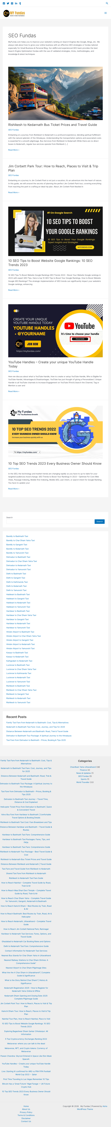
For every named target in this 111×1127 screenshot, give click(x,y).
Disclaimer (26, 1118)
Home (26, 1106)
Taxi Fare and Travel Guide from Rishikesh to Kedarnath (26, 869)
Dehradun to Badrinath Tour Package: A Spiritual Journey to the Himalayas (38, 736)
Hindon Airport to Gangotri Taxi (19, 640)
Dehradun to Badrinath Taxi (18, 557)
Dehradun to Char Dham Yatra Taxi (21, 561)
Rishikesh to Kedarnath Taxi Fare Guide (26, 878)
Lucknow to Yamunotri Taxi (18, 682)
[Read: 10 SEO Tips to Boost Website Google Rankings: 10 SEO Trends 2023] (55, 231)
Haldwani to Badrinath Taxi (18, 594)
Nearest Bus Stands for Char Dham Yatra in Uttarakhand (26, 955)
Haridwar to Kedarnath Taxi (18, 623)
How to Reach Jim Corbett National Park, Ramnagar (26, 929)
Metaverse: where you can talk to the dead (26, 1043)
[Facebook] (4, 3)
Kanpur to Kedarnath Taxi (17, 657)
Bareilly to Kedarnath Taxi (17, 549)
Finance (83, 770)
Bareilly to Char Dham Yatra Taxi (20, 540)
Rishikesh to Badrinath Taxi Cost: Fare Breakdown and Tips (26, 822)
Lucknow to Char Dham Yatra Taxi (21, 669)
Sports (83, 779)
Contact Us (26, 1121)
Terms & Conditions (26, 1115)
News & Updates (83, 773)
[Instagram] (12, 3)
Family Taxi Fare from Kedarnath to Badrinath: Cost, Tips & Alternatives (37, 722)
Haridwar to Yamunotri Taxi (18, 628)
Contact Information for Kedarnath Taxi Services (26, 951)
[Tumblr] (20, 3)
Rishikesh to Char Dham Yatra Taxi (21, 690)
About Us (26, 1109)
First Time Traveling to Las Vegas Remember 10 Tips (26, 1079)
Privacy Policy (26, 1112)
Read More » (13, 150)
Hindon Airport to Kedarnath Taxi (20, 644)
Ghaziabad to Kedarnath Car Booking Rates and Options (26, 941)
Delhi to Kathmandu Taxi (17, 582)
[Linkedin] (16, 3)
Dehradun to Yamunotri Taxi (18, 569)
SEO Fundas (13, 130)
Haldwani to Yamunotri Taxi (18, 607)
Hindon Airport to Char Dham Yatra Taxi (23, 636)
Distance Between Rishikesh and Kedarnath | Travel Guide (26, 864)
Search (9, 517)
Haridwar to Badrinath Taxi (18, 611)
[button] (107, 3)
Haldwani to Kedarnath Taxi (18, 603)
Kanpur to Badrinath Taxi (17, 653)
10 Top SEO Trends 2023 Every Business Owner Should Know (55, 463)
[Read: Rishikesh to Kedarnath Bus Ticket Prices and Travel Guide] (55, 93)
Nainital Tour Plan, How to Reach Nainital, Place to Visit (26, 1019)
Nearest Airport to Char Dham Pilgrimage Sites (26, 968)
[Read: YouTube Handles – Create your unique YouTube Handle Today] (55, 331)
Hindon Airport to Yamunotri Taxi (20, 648)
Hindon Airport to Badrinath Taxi (20, 632)
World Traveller (82, 782)
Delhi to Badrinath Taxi (16, 574)
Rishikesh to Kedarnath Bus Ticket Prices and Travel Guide (52, 125)
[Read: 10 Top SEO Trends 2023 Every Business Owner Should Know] (55, 432)
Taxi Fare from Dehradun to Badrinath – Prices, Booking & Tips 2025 (36, 740)
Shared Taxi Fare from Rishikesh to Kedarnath (26, 873)
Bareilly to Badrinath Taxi (17, 536)
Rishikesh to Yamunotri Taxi (18, 702)
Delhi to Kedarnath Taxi (16, 586)
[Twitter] (8, 3)
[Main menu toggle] (105, 13)
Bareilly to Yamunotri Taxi (17, 553)
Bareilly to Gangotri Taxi (16, 545)
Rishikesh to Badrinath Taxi (18, 686)
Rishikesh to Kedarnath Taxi (18, 698)
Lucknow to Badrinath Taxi (18, 665)
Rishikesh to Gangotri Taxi (17, 694)
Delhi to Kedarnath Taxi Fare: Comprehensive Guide (26, 946)
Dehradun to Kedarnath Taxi (18, 565)
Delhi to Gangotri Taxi (15, 578)
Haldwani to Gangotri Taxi (17, 599)
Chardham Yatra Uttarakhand (83, 767)
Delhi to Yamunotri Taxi (16, 590)
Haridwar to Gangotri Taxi (17, 619)
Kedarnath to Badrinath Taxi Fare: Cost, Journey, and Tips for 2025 (35, 727)
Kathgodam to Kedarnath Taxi (19, 661)
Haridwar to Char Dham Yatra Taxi (21, 615)
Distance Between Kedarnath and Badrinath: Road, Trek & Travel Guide (37, 731)
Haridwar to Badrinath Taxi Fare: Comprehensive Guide (26, 835)
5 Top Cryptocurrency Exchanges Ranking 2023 (26, 1039)
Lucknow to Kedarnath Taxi (18, 677)
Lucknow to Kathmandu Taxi (18, 673)
